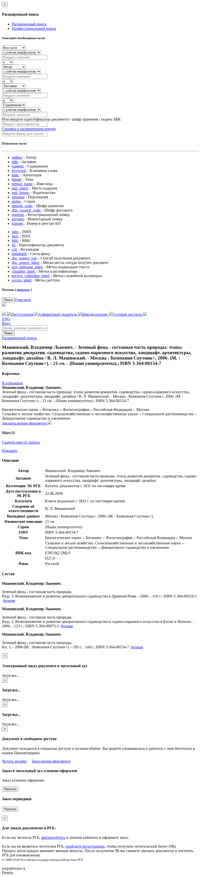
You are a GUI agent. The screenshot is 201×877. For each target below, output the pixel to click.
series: (16, 201)
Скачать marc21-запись (21, 442)
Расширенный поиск (29, 24)
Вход (6, 323)
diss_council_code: (26, 210)
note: (15, 175)
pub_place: (20, 188)
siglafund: (19, 254)
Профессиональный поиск (34, 28)
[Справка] (145, 314)
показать (23, 290)
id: (14, 245)
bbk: (15, 240)
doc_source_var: (24, 258)
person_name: (22, 184)
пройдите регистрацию (84, 846)
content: (18, 166)
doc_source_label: (26, 262)
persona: (18, 197)
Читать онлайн (14, 761)
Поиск (8, 300)
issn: (15, 236)
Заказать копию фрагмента (25, 423)
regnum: (18, 215)
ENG (6, 319)
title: (15, 162)
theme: (17, 179)
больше (9, 600)
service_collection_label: (31, 276)
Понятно (10, 789)
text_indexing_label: (27, 267)
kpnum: (18, 223)
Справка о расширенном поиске (29, 129)
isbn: (15, 232)
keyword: (19, 171)
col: (14, 249)
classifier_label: (24, 271)
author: (17, 157)
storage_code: (22, 206)
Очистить (23, 300)
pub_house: (21, 193)
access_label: (22, 280)
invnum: (18, 219)
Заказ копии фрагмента (51, 761)
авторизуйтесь (53, 837)
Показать (9, 451)
